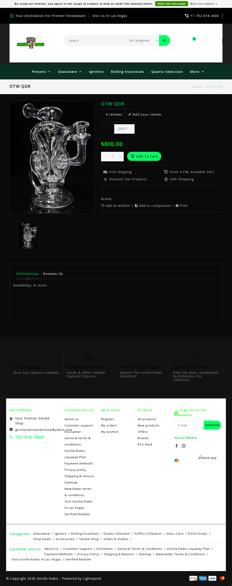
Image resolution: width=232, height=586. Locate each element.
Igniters (96, 71)
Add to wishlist (118, 205)
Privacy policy (75, 470)
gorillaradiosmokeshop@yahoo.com (43, 430)
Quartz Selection (167, 71)
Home (197, 87)
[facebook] (177, 446)
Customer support (79, 425)
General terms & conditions (78, 441)
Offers (143, 432)
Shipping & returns (79, 476)
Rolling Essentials (127, 71)
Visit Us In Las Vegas (109, 16)
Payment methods (79, 463)
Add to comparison (155, 205)
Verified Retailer (78, 514)
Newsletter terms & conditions (78, 492)
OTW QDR (213, 87)
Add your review (147, 114)
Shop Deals (42, 539)
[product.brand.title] (113, 198)
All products (147, 419)
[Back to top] (218, 572)
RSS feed (145, 444)
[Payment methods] (221, 578)
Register (107, 419)
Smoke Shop (89, 539)
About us (72, 419)
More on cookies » (204, 3)
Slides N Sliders (116, 539)
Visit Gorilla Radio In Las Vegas (79, 504)
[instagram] (184, 446)
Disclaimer (73, 432)
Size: (106, 127)
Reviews (53, 274)
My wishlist (109, 432)
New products (149, 425)
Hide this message (172, 3)
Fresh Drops (197, 533)
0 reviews (114, 114)
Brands (143, 438)
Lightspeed (92, 578)
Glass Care (175, 533)
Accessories (65, 539)
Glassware (67, 71)
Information (28, 274)
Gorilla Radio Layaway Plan (75, 454)
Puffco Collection (148, 533)
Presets (39, 71)
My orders (109, 425)
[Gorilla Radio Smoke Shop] (30, 43)
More (195, 71)
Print (184, 205)
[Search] (164, 40)
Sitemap (71, 482)
